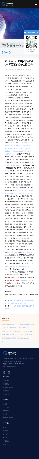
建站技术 (6, 390)
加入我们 (6, 407)
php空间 (24, 280)
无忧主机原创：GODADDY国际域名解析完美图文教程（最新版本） (18, 151)
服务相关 (6, 434)
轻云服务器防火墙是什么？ (9, 334)
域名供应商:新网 (8, 387)
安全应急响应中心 (8, 417)
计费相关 (6, 441)
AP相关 (5, 427)
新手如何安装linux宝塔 (8, 324)
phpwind (17, 44)
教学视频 (6, 410)
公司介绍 (6, 380)
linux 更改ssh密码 (25, 328)
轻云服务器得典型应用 (26, 334)
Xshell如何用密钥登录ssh (27, 324)
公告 (4, 444)
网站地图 (6, 394)
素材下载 (6, 384)
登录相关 (6, 430)
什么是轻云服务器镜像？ (26, 331)
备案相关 (6, 437)
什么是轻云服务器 (25, 338)
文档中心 (6, 404)
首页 (11, 44)
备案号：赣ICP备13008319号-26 (13, 364)
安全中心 (6, 414)
